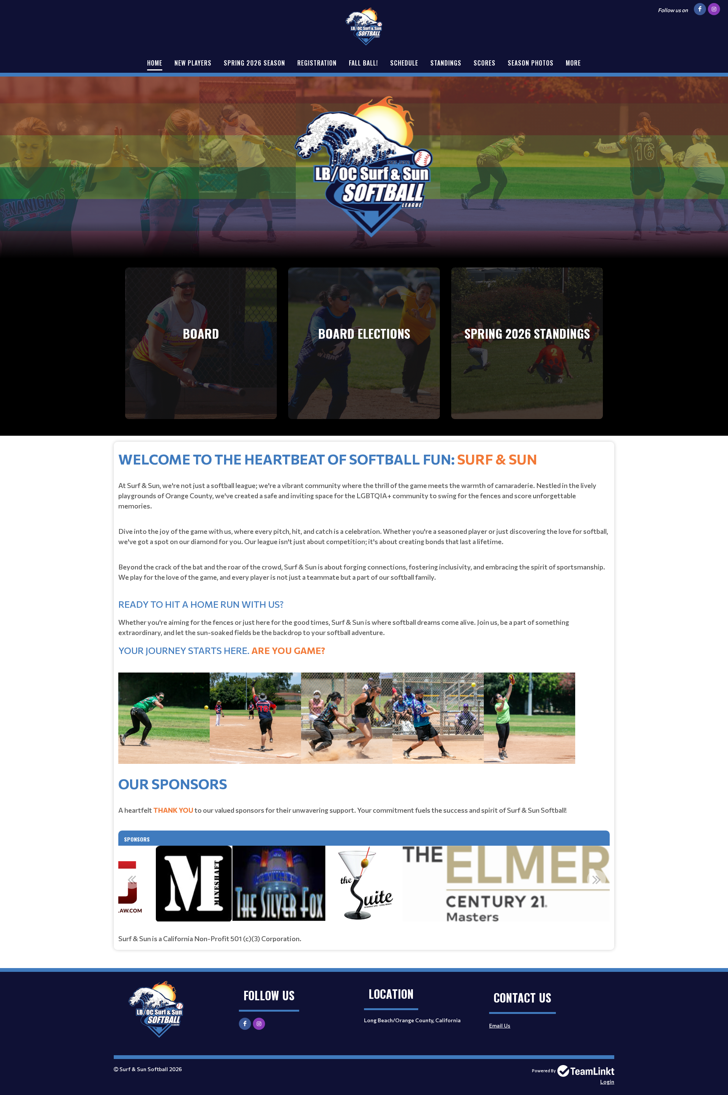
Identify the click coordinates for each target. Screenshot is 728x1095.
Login (607, 1081)
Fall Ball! (363, 62)
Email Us (499, 1025)
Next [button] (596, 879)
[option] (193, 883)
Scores (485, 62)
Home (154, 62)
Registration (317, 62)
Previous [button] (131, 879)
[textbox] (364, 610)
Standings (445, 62)
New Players (193, 62)
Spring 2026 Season (254, 62)
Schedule (404, 62)
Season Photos (531, 62)
